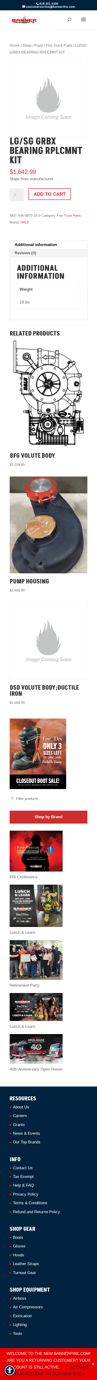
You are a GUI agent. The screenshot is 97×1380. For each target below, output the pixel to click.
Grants (19, 1124)
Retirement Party (25, 985)
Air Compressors (28, 1307)
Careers (20, 1116)
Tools (17, 1333)
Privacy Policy (25, 1194)
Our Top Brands (26, 1142)
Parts (38, 45)
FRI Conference (23, 877)
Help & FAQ (23, 1185)
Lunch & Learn (22, 932)
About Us (21, 1107)
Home (15, 45)
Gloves (19, 1246)
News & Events (26, 1133)
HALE (24, 222)
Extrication (22, 1316)
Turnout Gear (24, 1273)
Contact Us (23, 1168)
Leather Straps (26, 1264)
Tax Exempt (23, 1176)
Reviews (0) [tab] (25, 253)
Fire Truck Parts (59, 45)
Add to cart (50, 194)
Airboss (19, 1298)
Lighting (20, 1324)
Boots (18, 1237)
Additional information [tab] (36, 244)
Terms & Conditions (30, 1203)
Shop (27, 45)
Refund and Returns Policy (36, 1212)
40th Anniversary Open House (36, 1069)
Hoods (18, 1255)
